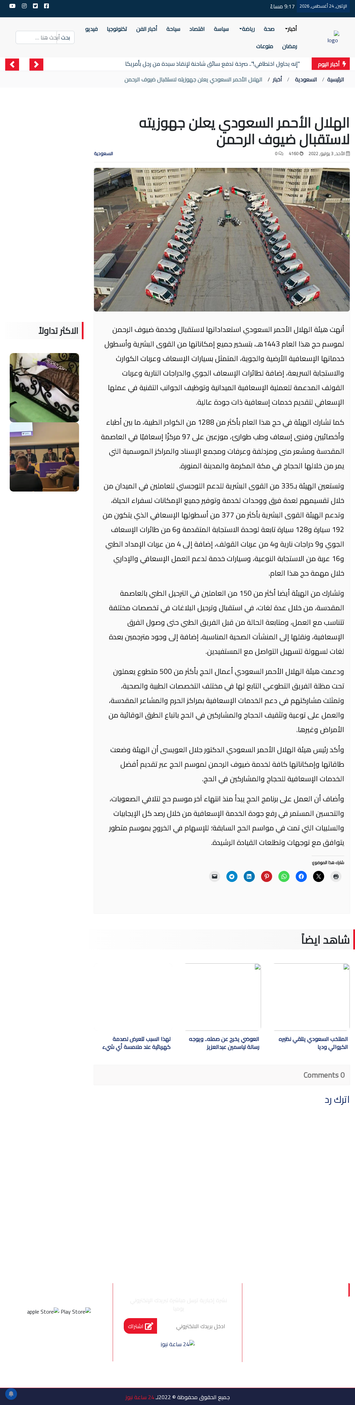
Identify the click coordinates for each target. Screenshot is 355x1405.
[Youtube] (31, 1337)
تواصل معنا (310, 1351)
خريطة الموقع (306, 1365)
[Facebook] (87, 1337)
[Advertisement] (44, 218)
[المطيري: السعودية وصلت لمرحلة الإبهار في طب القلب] (44, 456)
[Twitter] (68, 1337)
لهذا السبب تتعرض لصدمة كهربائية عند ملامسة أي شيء (136, 1043)
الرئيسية (335, 79)
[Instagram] (49, 1337)
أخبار (277, 79)
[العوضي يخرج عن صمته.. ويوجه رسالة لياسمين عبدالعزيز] (201, 997)
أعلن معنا (267, 1380)
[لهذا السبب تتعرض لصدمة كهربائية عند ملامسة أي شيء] (133, 997)
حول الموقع (309, 1322)
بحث (65, 37)
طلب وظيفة (310, 1380)
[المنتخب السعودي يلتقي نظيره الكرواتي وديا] (290, 997)
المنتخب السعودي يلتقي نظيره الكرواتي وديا (313, 1043)
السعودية (306, 79)
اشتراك (136, 1326)
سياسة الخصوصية (301, 1337)
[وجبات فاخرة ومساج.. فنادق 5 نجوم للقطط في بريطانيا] (44, 387)
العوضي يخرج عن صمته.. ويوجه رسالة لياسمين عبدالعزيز (224, 1043)
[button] (36, 64)
